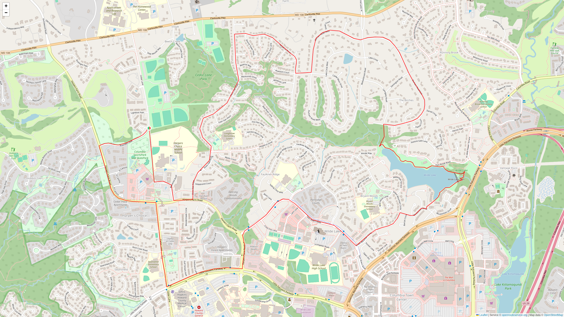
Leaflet (483, 315)
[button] (149, 128)
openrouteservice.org (514, 315)
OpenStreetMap (553, 315)
